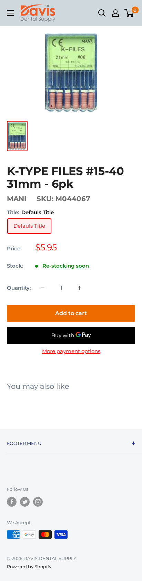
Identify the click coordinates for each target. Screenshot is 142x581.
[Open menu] (10, 13)
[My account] (115, 13)
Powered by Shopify (29, 566)
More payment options (71, 351)
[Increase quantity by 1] (79, 288)
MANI (17, 199)
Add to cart (71, 313)
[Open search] (102, 13)
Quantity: (19, 287)
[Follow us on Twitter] (25, 502)
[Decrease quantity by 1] (43, 288)
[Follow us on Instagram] (38, 502)
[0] (129, 13)
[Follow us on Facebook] (12, 502)
